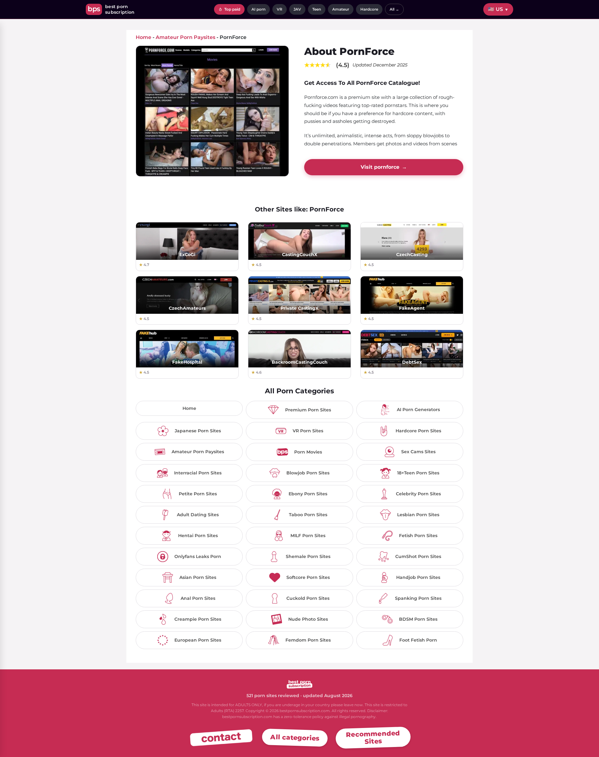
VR (279, 9)
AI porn (258, 9)
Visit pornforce (384, 167)
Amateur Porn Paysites (185, 37)
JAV (297, 9)
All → (394, 9)
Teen (316, 9)
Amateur (340, 9)
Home (189, 408)
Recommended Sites (373, 737)
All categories (294, 737)
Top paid (231, 9)
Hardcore (369, 9)
